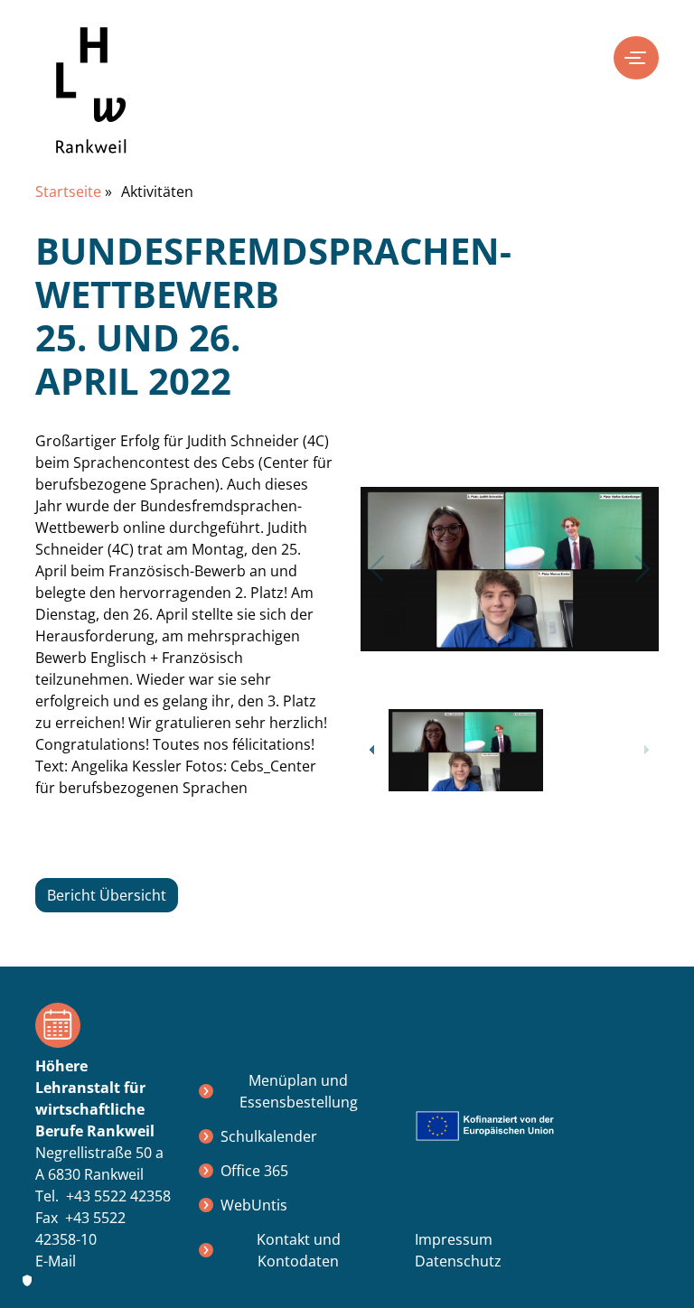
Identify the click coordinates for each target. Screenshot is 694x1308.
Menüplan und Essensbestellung (298, 1091)
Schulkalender (268, 1136)
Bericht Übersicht (106, 895)
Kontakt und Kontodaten (299, 1250)
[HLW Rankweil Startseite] (91, 104)
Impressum (453, 1239)
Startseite (68, 191)
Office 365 (254, 1171)
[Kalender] (103, 1025)
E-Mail (55, 1261)
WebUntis (253, 1205)
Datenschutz (458, 1261)
